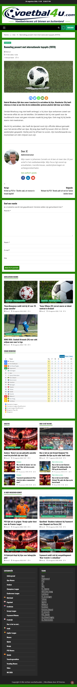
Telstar (44, 599)
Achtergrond (11, 576)
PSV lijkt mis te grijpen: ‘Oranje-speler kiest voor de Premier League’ (20, 522)
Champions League (13, 589)
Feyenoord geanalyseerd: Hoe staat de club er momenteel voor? (9, 479)
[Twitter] (34, 98)
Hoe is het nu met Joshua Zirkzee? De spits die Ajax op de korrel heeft (45, 479)
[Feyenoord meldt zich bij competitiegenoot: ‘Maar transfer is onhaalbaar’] (56, 541)
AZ (42, 584)
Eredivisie (8, 43)
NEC (43, 586)
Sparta (44, 602)
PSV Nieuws (17, 334)
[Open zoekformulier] (58, 28)
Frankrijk (10, 620)
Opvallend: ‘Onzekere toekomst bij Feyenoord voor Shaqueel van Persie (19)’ (56, 522)
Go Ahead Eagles (48, 617)
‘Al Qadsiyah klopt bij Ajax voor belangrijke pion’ (20, 556)
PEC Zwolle (46, 614)
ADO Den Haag (47, 591)
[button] (4, 28)
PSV (43, 581)
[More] (46, 98)
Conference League (13, 593)
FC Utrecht (46, 612)
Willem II (45, 604)
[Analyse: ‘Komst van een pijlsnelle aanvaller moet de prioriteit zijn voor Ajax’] (20, 439)
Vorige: (19, 190)
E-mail (7, 250)
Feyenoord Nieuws (47, 516)
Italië (8, 628)
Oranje (9, 646)
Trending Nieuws (12, 663)
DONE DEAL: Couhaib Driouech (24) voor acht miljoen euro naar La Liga (20, 340)
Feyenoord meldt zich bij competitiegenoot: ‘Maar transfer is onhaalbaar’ (55, 556)
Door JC (8, 52)
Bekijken (70, 27)
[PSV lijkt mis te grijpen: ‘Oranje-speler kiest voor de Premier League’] (20, 507)
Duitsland (10, 598)
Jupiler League (11, 633)
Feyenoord (46, 578)
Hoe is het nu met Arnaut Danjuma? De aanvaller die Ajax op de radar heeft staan (55, 454)
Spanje (9, 655)
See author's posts (29, 173)
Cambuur (45, 594)
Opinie (9, 642)
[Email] (42, 98)
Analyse (17, 447)
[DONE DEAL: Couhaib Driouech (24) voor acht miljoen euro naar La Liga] (20, 325)
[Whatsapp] (38, 98)
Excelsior (45, 607)
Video (8, 668)
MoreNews (48, 682)
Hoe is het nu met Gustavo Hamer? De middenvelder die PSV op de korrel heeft (45, 466)
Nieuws (9, 637)
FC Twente (45, 589)
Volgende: (57, 190)
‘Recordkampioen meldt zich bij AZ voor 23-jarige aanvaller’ (20, 307)
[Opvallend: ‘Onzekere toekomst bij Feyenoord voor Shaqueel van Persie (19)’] (56, 507)
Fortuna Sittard (47, 609)
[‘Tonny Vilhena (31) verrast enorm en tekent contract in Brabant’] (56, 292)
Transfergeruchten (19, 301)
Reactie (7, 211)
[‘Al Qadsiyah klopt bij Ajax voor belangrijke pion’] (20, 541)
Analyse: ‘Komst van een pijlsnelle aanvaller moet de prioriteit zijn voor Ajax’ (20, 454)
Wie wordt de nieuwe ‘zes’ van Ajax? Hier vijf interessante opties (9, 466)
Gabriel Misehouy (10, 102)
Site (5, 258)
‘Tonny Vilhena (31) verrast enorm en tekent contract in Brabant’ (55, 307)
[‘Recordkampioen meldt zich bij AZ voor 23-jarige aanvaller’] (20, 292)
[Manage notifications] (72, 682)
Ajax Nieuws (10, 447)
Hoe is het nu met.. (47, 447)
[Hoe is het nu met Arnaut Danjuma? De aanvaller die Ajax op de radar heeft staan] (56, 439)
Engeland (10, 602)
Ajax (52, 102)
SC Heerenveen (47, 620)
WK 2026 (10, 672)
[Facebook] (30, 98)
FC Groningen (47, 596)
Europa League (11, 611)
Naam (7, 242)
